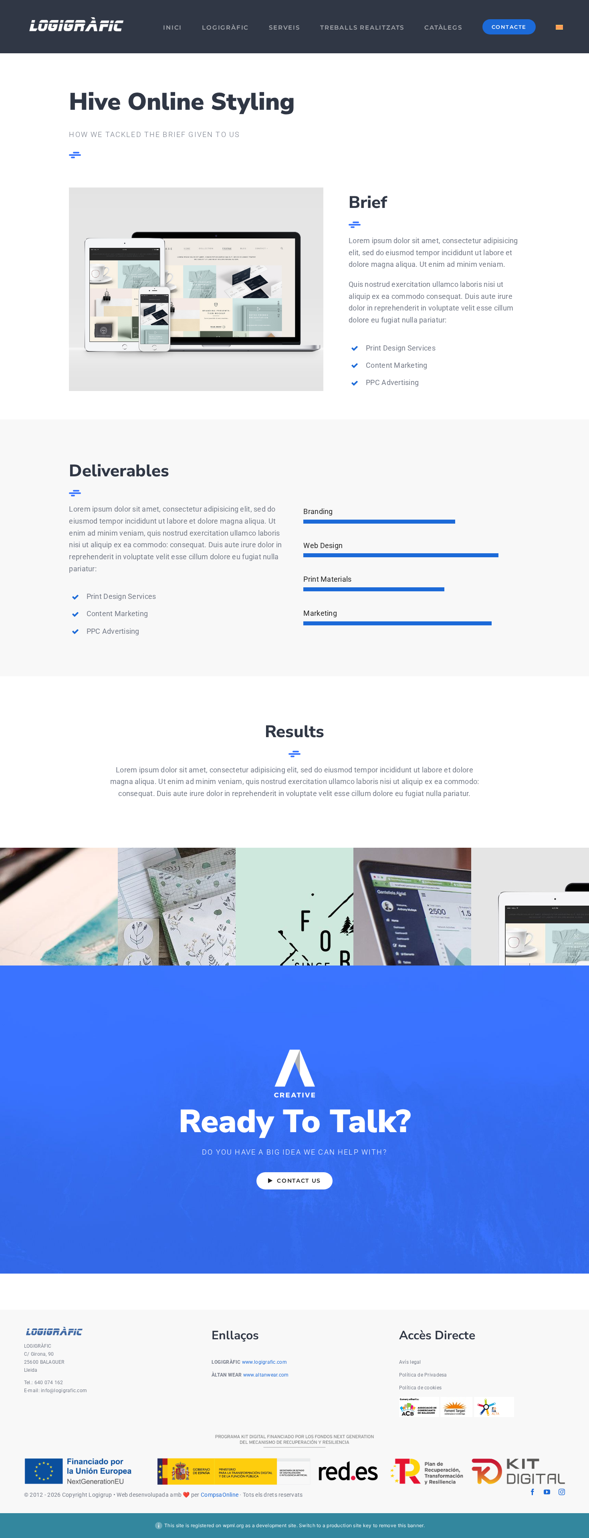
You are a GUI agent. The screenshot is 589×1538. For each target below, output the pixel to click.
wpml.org (233, 1525)
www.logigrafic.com (264, 1362)
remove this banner (401, 1525)
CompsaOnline (219, 1495)
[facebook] (532, 1492)
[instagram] (562, 1492)
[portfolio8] (196, 191)
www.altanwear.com (266, 1375)
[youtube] (547, 1492)
